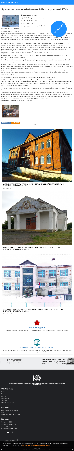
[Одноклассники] (12, 432)
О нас (3, 392)
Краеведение (5, 398)
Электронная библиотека (9, 410)
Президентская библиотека (10, 414)
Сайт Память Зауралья (36, 328)
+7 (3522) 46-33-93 (8, 426)
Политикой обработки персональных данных (36, 445)
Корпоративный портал (11, 440)
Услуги (3, 394)
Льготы (3, 396)
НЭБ (2, 412)
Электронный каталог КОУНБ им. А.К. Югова (36, 348)
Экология (4, 400)
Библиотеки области (8, 402)
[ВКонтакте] (8, 432)
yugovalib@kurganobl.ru (9, 428)
